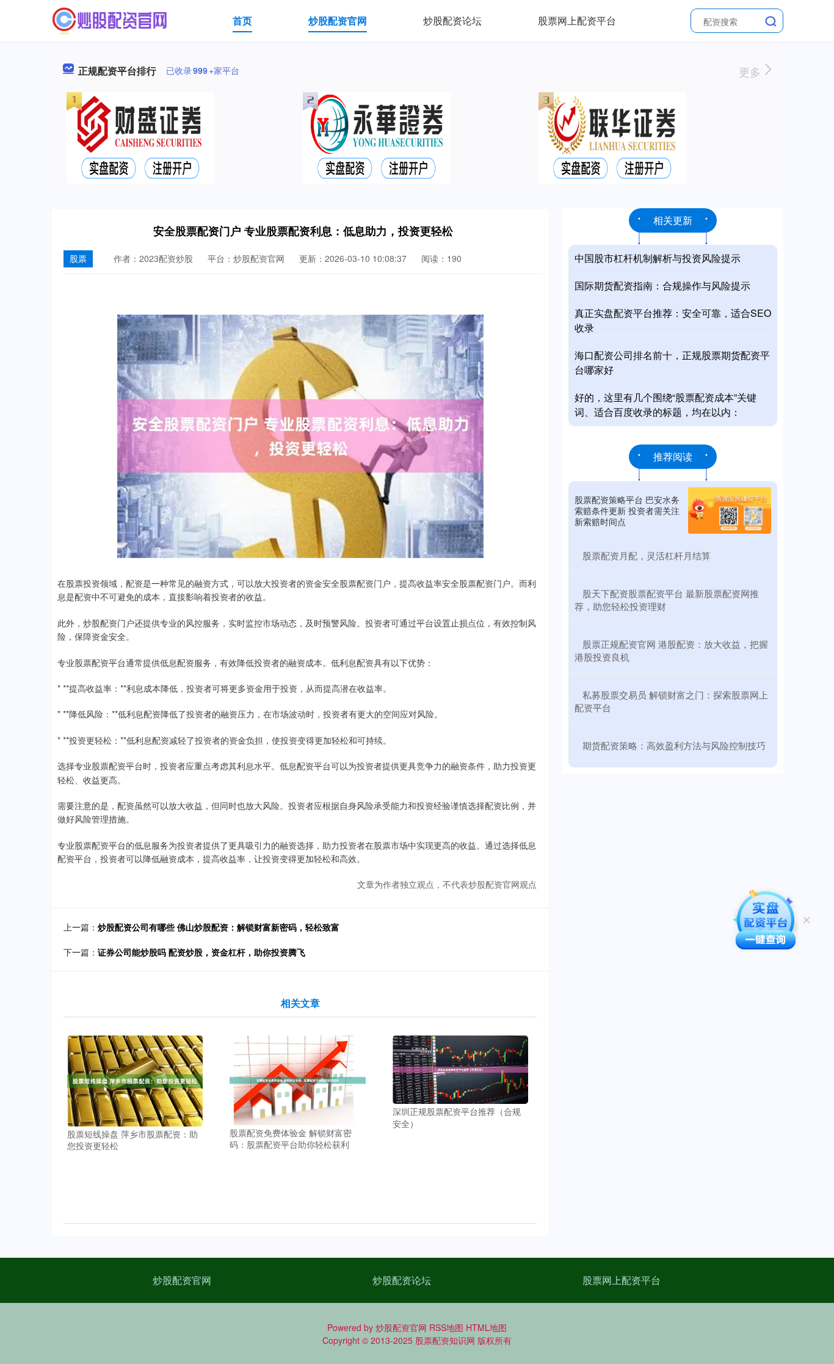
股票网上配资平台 (577, 20)
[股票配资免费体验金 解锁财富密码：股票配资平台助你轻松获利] (298, 1079)
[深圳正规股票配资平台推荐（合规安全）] (461, 1068)
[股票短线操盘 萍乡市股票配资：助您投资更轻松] (135, 1079)
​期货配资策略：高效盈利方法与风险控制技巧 (674, 745)
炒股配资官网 (337, 20)
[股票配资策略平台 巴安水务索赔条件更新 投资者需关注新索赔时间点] (729, 510)
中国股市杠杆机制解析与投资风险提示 (658, 258)
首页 (242, 20)
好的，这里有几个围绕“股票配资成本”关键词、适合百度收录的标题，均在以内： (665, 404)
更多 (751, 71)
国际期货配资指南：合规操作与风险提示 (662, 285)
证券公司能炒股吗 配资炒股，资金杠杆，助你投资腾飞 (201, 952)
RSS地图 (446, 1327)
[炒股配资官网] (110, 19)
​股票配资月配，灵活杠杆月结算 (646, 555)
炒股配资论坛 (452, 20)
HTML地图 (486, 1327)
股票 (78, 258)
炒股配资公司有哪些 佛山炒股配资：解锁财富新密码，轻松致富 (218, 927)
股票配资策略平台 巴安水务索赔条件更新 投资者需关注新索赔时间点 (627, 510)
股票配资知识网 (445, 1340)
